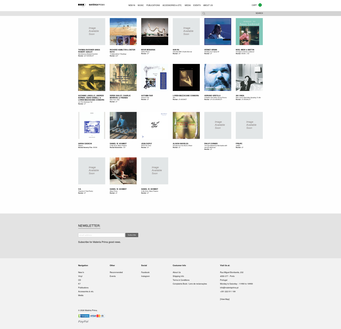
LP (148, 54)
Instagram (145, 276)
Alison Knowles (180, 143)
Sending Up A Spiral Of (211, 52)
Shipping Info (178, 276)
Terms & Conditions (181, 279)
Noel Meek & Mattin (245, 50)
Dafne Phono (145, 52)
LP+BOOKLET (246, 99)
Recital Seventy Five (85, 147)
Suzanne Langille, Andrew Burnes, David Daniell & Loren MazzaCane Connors (91, 97)
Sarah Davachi (85, 143)
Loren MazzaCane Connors (186, 95)
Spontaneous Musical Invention (88, 54)
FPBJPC (239, 143)
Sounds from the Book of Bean (182, 145)
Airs (174, 98)
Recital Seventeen (116, 147)
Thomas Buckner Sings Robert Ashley (89, 51)
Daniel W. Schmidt (118, 143)
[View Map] (225, 299)
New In (81, 272)
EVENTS (197, 5)
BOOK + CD (245, 54)
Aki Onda (240, 95)
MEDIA (188, 5)
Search (259, 13)
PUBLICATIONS (153, 5)
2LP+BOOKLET (89, 56)
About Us (177, 272)
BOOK (95, 147)
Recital (80, 56)
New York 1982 (114, 100)
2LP (116, 56)
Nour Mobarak (148, 50)
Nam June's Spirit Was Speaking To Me (248, 98)
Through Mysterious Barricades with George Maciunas (215, 146)
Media (80, 295)
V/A (79, 189)
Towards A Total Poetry (85, 191)
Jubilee (238, 145)
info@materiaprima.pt (229, 287)
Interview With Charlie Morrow (182, 52)
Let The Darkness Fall (85, 102)
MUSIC (141, 5)
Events (113, 276)
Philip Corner (211, 143)
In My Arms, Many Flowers (118, 145)
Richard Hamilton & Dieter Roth (122, 51)
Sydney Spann (210, 50)
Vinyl (80, 276)
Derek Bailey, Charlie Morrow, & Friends (120, 96)
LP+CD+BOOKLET (216, 99)
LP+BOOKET (182, 99)
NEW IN (131, 5)
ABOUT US (208, 5)
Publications (83, 287)
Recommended (116, 272)
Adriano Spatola (212, 95)
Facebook (145, 272)
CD (124, 147)
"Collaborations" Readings (118, 54)
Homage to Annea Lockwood (245, 52)
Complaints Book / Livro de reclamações (190, 283)
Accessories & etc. (86, 291)
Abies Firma (113, 191)
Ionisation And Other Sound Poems (215, 98)
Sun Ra (176, 50)
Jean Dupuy (146, 143)
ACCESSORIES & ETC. (172, 5)
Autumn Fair (147, 95)
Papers (80, 145)
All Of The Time (146, 145)
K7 (79, 283)
